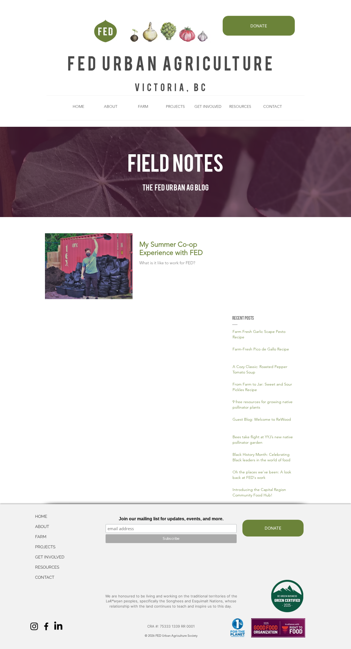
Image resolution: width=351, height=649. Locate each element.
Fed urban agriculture (171, 62)
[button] (111, 106)
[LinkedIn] (58, 626)
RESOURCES (47, 567)
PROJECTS (45, 546)
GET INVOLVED (49, 557)
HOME (41, 516)
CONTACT (44, 577)
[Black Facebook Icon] (46, 626)
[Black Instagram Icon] (34, 626)
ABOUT (42, 526)
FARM (40, 536)
